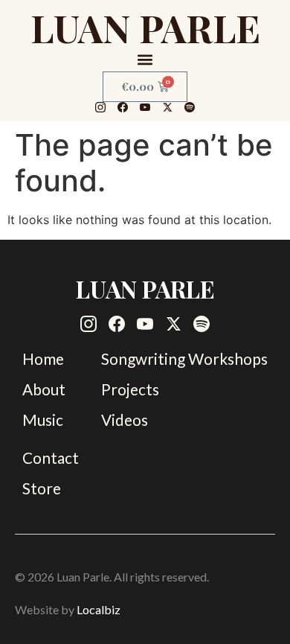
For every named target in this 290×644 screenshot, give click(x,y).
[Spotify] (189, 107)
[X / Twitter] (167, 107)
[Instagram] (100, 107)
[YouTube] (145, 107)
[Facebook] (122, 107)
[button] (145, 59)
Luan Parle (145, 27)
